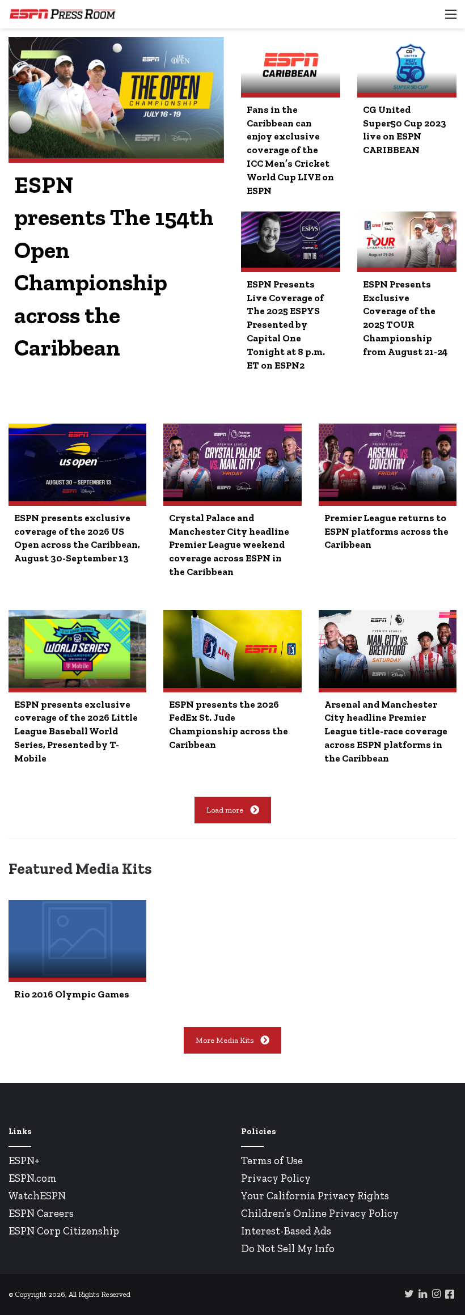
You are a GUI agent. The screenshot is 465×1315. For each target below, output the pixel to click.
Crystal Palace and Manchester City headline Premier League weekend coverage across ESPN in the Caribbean (229, 544)
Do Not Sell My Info (288, 1248)
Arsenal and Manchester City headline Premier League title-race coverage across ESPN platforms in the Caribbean (385, 731)
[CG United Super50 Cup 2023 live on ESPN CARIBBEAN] (406, 64)
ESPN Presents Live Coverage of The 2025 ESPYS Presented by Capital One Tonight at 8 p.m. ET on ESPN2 (286, 324)
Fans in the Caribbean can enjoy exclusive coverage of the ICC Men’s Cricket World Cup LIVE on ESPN (290, 150)
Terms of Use (272, 1160)
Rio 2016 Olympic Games (71, 994)
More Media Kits (224, 1040)
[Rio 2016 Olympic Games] (77, 939)
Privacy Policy (276, 1178)
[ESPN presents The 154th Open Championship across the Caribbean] (116, 97)
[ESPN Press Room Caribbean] (62, 14)
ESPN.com (33, 1178)
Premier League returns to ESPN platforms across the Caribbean (386, 531)
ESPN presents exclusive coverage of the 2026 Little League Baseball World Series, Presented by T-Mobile (76, 731)
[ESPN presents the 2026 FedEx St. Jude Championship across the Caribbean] (232, 649)
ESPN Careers (41, 1213)
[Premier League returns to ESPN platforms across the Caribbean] (387, 462)
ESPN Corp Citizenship (64, 1230)
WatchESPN (37, 1195)
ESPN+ (24, 1160)
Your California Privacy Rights (315, 1195)
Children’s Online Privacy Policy (320, 1213)
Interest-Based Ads (286, 1230)
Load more (224, 810)
